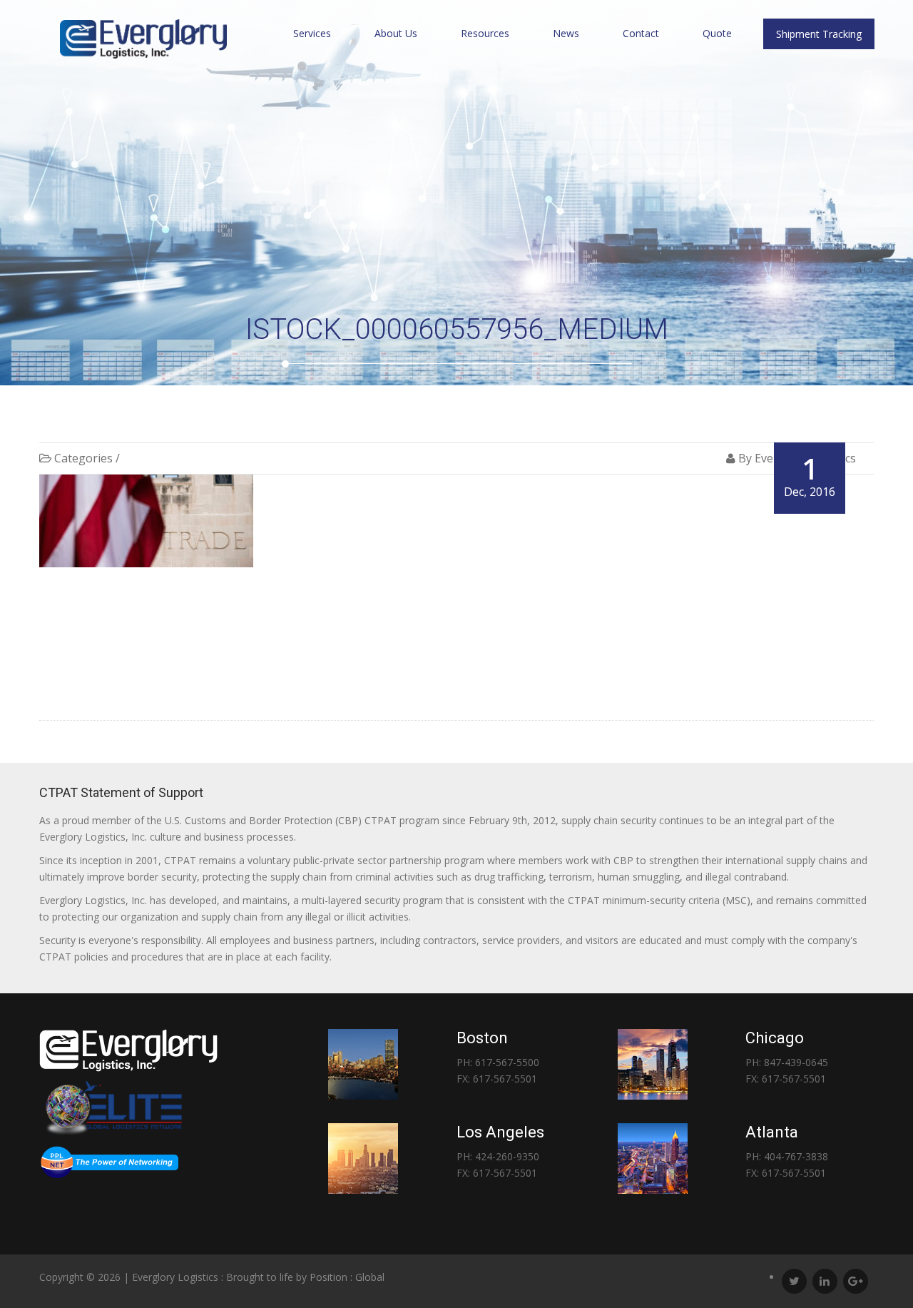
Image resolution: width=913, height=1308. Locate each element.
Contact (641, 33)
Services (312, 33)
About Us (395, 33)
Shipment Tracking (819, 34)
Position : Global (347, 1277)
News (566, 33)
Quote (717, 33)
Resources (485, 33)
